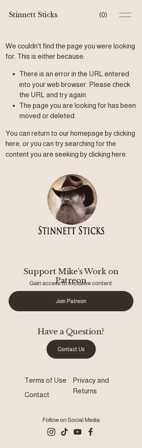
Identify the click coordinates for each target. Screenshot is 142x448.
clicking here (107, 154)
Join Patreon (71, 301)
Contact (36, 395)
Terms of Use (45, 380)
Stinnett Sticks (33, 14)
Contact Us (71, 349)
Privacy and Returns (91, 385)
